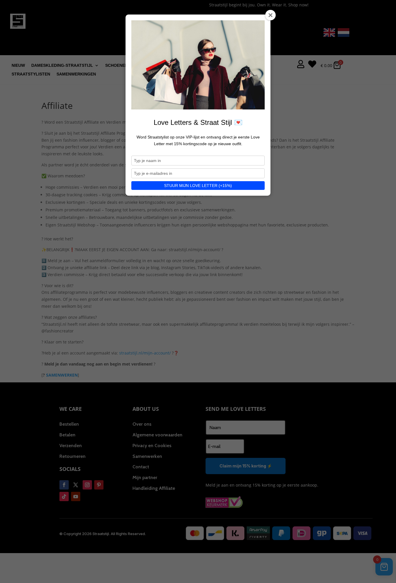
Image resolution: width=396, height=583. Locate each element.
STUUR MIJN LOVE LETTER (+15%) (198, 185)
